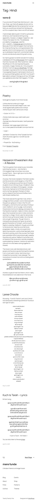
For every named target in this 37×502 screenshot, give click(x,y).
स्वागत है (6, 18)
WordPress (31, 498)
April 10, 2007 (6, 444)
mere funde (7, 3)
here (23, 439)
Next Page (29, 457)
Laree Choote (11, 294)
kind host (15, 42)
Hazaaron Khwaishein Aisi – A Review (18, 161)
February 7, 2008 (7, 86)
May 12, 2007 (6, 386)
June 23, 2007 (6, 285)
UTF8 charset (19, 60)
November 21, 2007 (8, 151)
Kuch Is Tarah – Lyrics (15, 395)
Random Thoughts (12, 146)
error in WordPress (21, 68)
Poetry (6, 95)
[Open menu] (33, 3)
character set (18, 44)
